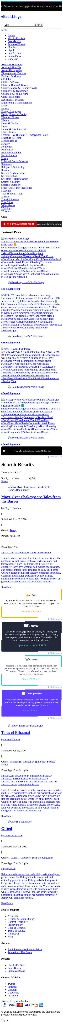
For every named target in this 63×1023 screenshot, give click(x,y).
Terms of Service (16, 930)
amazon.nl (28, 778)
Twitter (11, 983)
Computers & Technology (14, 90)
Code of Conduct (16, 927)
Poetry (4, 158)
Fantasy (5, 108)
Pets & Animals (9, 155)
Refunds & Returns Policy (21, 919)
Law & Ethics (8, 132)
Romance (6, 170)
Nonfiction (6, 146)
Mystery (5, 143)
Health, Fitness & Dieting (14, 114)
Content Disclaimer (17, 921)
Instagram (13, 995)
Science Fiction (9, 176)
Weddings (6, 208)
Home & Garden (9, 123)
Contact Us (13, 933)
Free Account (14, 53)
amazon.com (7, 552)
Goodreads (13, 992)
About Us (13, 916)
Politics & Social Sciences (14, 161)
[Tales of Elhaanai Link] (25, 725)
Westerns (5, 211)
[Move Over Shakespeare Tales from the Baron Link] (31, 490)
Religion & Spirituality (12, 167)
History (5, 120)
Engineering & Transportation (16, 102)
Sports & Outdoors (11, 184)
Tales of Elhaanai (15, 732)
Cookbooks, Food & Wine (14, 93)
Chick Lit (6, 79)
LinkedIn (12, 989)
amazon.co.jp (41, 778)
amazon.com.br (9, 781)
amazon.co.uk (22, 552)
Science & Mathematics (13, 173)
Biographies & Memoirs (13, 73)
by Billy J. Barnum (11, 508)
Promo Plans (14, 56)
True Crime (7, 202)
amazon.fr (46, 775)
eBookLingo (11, 16)
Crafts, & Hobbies (10, 96)
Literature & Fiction (11, 137)
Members (12, 47)
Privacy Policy (15, 924)
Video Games (8, 205)
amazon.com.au (9, 784)
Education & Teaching (12, 99)
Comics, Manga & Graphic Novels (19, 88)
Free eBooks (14, 41)
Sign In (11, 50)
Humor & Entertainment (13, 129)
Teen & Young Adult (11, 193)
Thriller (5, 196)
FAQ (10, 936)
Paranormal (7, 149)
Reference (6, 164)
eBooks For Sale (16, 38)
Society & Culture (10, 181)
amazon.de (35, 775)
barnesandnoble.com (40, 552)
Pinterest (12, 986)
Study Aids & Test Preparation (16, 187)
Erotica (5, 105)
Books (4, 481)
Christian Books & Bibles (14, 85)
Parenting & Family (11, 152)
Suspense (6, 190)
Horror (4, 126)
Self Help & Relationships (14, 179)
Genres (11, 35)
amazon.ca (23, 781)
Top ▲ (5, 1020)
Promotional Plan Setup (20, 952)
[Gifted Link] (20, 821)
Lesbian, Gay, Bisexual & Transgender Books (24, 134)
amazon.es (6, 778)
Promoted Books (16, 44)
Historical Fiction (10, 117)
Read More (7, 587)
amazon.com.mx (48, 781)
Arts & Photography (11, 70)
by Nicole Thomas (10, 739)
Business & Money (11, 76)
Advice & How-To (11, 67)
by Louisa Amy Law (11, 835)
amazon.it (17, 778)
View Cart (13, 59)
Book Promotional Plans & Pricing (25, 949)
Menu (4, 30)
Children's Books (10, 82)
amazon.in (34, 781)
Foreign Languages (11, 111)
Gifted (6, 828)
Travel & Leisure (10, 199)
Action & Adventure (11, 64)
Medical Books (9, 140)
